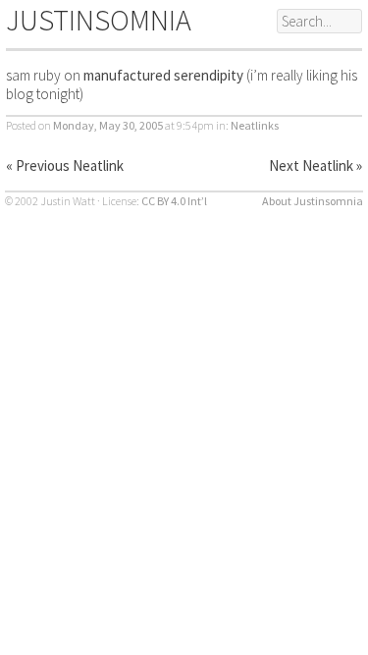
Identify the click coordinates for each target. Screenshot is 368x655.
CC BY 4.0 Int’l (174, 200)
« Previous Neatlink (65, 165)
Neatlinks (255, 125)
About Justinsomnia (312, 200)
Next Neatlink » (315, 165)
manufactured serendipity (163, 75)
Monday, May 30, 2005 (108, 125)
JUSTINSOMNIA (98, 19)
